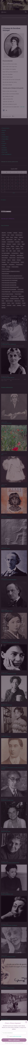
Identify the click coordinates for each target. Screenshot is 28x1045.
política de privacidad (17, 1036)
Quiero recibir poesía (14, 1040)
